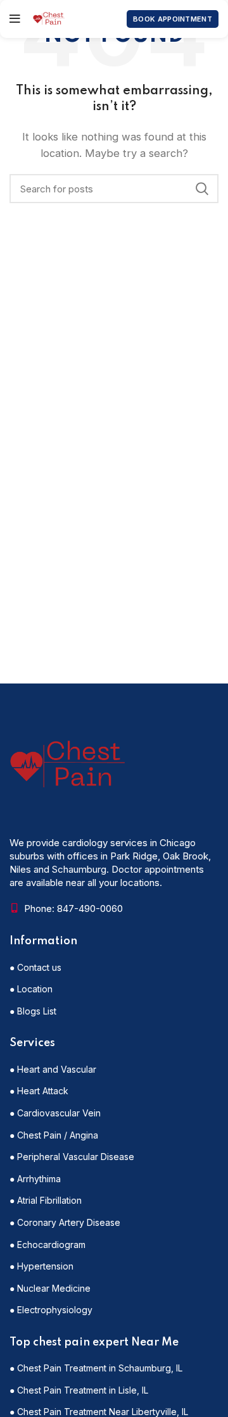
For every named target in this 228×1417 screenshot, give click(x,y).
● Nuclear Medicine (50, 1288)
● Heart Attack (39, 1090)
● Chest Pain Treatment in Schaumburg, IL (96, 1368)
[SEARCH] (201, 188)
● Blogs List (33, 1011)
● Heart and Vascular (53, 1069)
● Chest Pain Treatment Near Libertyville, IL (99, 1411)
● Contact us (35, 967)
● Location (31, 988)
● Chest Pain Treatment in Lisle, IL (79, 1390)
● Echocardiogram (48, 1244)
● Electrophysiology (51, 1309)
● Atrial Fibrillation (46, 1200)
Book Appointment (172, 19)
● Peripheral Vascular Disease (72, 1156)
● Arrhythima (35, 1178)
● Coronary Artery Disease (65, 1222)
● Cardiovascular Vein (55, 1113)
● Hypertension (41, 1266)
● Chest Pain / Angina (54, 1135)
